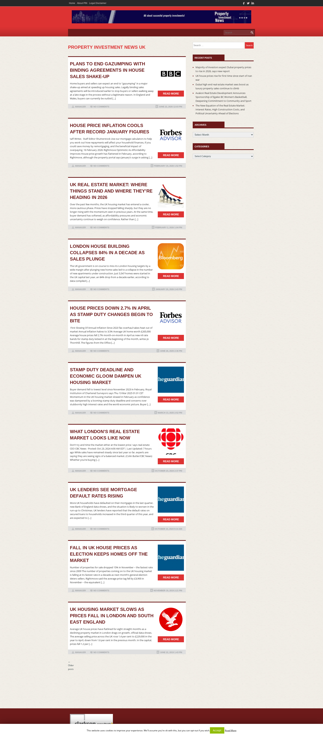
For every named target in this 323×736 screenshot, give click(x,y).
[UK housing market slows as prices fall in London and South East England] (171, 619)
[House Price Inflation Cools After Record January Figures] (171, 135)
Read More (230, 730)
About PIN (82, 3)
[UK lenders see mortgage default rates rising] (171, 499)
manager (80, 107)
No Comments (101, 107)
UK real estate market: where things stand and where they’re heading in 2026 (111, 191)
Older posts (71, 665)
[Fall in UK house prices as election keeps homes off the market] (171, 558)
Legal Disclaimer (97, 3)
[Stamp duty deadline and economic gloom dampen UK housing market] (171, 380)
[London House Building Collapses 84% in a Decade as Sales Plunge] (171, 256)
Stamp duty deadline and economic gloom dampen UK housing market (105, 376)
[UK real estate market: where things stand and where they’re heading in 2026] (171, 195)
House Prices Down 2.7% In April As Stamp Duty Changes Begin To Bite (111, 314)
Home (72, 3)
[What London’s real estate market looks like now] (171, 441)
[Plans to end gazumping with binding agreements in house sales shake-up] (171, 74)
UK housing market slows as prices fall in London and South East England (111, 616)
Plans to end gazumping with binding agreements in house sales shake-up (107, 70)
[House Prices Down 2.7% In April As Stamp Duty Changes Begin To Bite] (171, 318)
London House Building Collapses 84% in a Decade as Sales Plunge (107, 252)
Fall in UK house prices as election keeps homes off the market (109, 554)
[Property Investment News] (161, 18)
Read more (171, 93)
